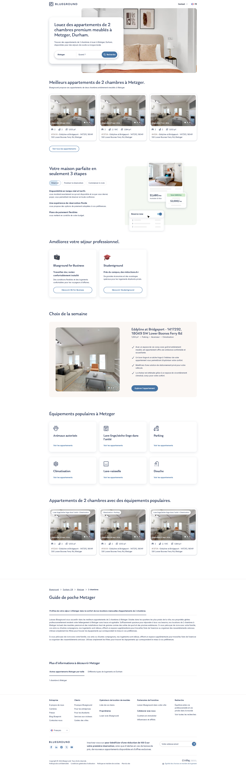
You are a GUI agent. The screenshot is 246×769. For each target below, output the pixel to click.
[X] (67, 747)
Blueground (54, 589)
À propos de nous (56, 705)
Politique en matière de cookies (108, 763)
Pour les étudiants (81, 712)
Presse (52, 712)
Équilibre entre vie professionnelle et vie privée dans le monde (184, 708)
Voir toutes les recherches (185, 714)
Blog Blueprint (55, 716)
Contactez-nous (55, 720)
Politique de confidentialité (59, 763)
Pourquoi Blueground (83, 705)
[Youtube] (72, 747)
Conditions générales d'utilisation (83, 763)
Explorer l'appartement (145, 388)
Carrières (53, 709)
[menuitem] (97, 612)
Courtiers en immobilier (146, 716)
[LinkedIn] (56, 747)
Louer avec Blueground (109, 716)
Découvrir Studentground (123, 290)
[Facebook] (51, 747)
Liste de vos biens (107, 705)
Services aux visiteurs (83, 716)
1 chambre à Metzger (58, 680)
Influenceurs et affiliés (146, 719)
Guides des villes (81, 720)
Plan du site (126, 763)
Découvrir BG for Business (73, 290)
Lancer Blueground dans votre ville (151, 705)
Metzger (80, 589)
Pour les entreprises (82, 709)
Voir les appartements (63, 445)
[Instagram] (61, 747)
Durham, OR (68, 589)
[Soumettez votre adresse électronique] (194, 744)
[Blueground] (59, 742)
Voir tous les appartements (64, 149)
